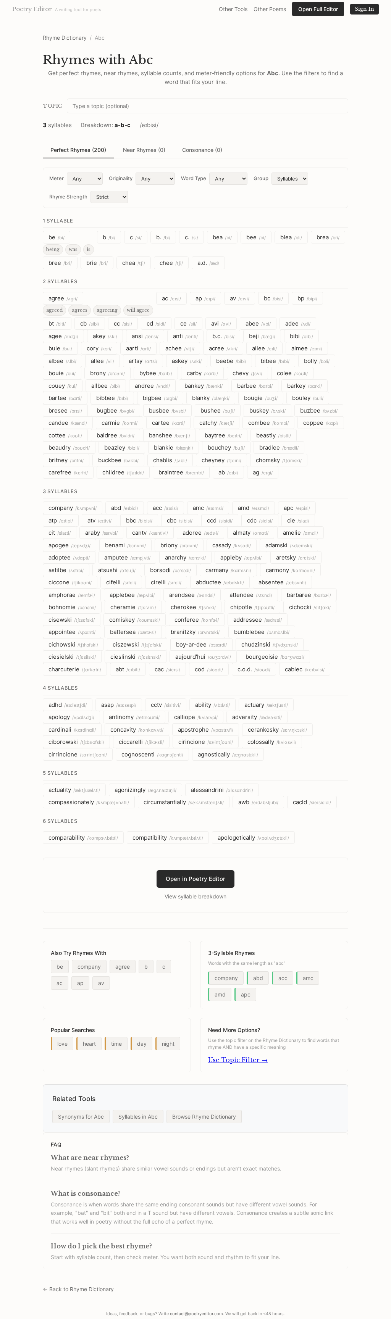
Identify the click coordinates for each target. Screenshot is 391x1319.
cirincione (205, 741)
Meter (56, 178)
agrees (79, 310)
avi (221, 323)
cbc (179, 520)
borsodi (170, 570)
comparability (83, 837)
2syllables (60, 281)
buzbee (319, 410)
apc (297, 507)
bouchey (226, 447)
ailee (264, 348)
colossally (271, 741)
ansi (145, 336)
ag (263, 472)
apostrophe (205, 729)
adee (297, 323)
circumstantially (184, 802)
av (239, 298)
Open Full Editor (318, 9)
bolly (317, 360)
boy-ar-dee (201, 644)
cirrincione (77, 754)
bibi (301, 336)
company (72, 507)
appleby (241, 557)
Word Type (193, 178)
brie (97, 262)
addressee (257, 619)
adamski (288, 545)
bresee (65, 410)
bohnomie (72, 607)
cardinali (72, 729)
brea (328, 237)
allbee (105, 385)
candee (67, 422)
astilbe (66, 570)
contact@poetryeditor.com (196, 1313)
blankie (173, 447)
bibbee (112, 398)
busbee (167, 410)
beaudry (69, 447)
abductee (220, 582)
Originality (120, 178)
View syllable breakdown (195, 896)
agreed (54, 310)
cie (298, 520)
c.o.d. (254, 669)
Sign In (364, 9)
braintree (181, 472)
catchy (216, 422)
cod (209, 669)
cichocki (310, 607)
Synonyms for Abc (81, 1116)
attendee (250, 594)
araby (101, 532)
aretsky (296, 557)
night (168, 1043)
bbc (139, 520)
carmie (119, 422)
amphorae (71, 594)
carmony (290, 570)
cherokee (193, 607)
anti (185, 336)
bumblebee (261, 631)
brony (107, 373)
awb (258, 802)
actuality (74, 789)
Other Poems (270, 9)
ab (228, 472)
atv (99, 520)
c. (191, 237)
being (53, 249)
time (116, 1043)
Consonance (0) (202, 150)
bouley (307, 398)
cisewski (71, 619)
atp (60, 520)
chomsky (279, 460)
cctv (166, 704)
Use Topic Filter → (238, 1060)
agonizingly (145, 789)
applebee (132, 594)
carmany (228, 570)
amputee (127, 557)
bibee (275, 360)
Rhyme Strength (68, 196)
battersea (133, 631)
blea (291, 237)
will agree (138, 310)
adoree (200, 532)
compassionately (88, 802)
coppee (320, 422)
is (88, 249)
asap (118, 704)
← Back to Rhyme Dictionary (78, 1289)
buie (60, 348)
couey (62, 385)
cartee (168, 422)
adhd (67, 704)
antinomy (134, 717)
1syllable (58, 221)
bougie (261, 398)
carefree (68, 472)
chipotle (252, 607)
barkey (304, 385)
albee (62, 360)
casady (231, 545)
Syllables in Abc (138, 1116)
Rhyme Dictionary (65, 37)
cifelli (121, 582)
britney (66, 460)
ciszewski (137, 644)
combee (268, 422)
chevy (247, 373)
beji (262, 336)
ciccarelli (141, 741)
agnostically (228, 754)
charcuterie (74, 669)
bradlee (279, 447)
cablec (305, 669)
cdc (260, 520)
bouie (62, 373)
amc (208, 507)
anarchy (185, 557)
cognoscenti (152, 754)
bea (222, 237)
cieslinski (135, 656)
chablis (170, 460)
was (73, 249)
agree (63, 298)
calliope (196, 717)
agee (63, 336)
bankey (203, 385)
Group (261, 178)
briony (179, 545)
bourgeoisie (275, 656)
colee (292, 373)
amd (253, 507)
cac (167, 669)
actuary (266, 704)
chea (133, 262)
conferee (196, 619)
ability (212, 704)
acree (223, 348)
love (62, 1043)
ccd (220, 520)
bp (307, 298)
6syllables (60, 821)
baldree (115, 435)
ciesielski (72, 656)
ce (188, 323)
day (142, 1043)
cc (123, 323)
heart (89, 1043)
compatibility (167, 837)
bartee (65, 398)
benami (125, 545)
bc (273, 298)
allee (102, 360)
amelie (300, 532)
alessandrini (222, 789)
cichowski (73, 644)
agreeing (107, 310)
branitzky (195, 631)
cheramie (133, 607)
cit (59, 532)
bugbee (115, 410)
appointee (71, 631)
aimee (306, 348)
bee (256, 237)
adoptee (69, 557)
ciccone (70, 582)
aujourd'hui (203, 656)
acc (165, 507)
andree (152, 385)
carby (202, 373)
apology (71, 717)
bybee (155, 373)
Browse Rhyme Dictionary (204, 1116)
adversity (257, 717)
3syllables (60, 491)
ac (171, 298)
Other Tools (233, 9)
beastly (273, 435)
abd (124, 507)
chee (171, 262)
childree (123, 472)
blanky (210, 398)
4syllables (60, 688)
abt (128, 669)
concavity (136, 729)
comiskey (134, 619)
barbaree (309, 594)
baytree (223, 435)
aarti (138, 348)
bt (57, 323)
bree (60, 262)
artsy (143, 360)
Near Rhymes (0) (144, 150)
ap (205, 298)
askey (187, 360)
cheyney (221, 460)
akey (105, 336)
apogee (69, 545)
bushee (217, 410)
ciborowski (76, 741)
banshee (169, 435)
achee (179, 348)
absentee (282, 582)
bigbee (160, 398)
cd (156, 323)
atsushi (117, 570)
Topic (52, 106)
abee (258, 323)
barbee (255, 385)
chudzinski (269, 644)
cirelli (166, 582)
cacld (312, 802)
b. (163, 237)
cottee (65, 435)
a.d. (208, 262)
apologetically (253, 837)
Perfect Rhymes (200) (78, 150)
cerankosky (277, 729)
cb (89, 323)
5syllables (60, 773)
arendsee (192, 594)
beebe (231, 360)
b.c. (223, 336)
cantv (150, 532)
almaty (250, 532)
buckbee (118, 460)
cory (99, 348)
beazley (121, 447)
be (56, 237)
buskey (267, 410)
